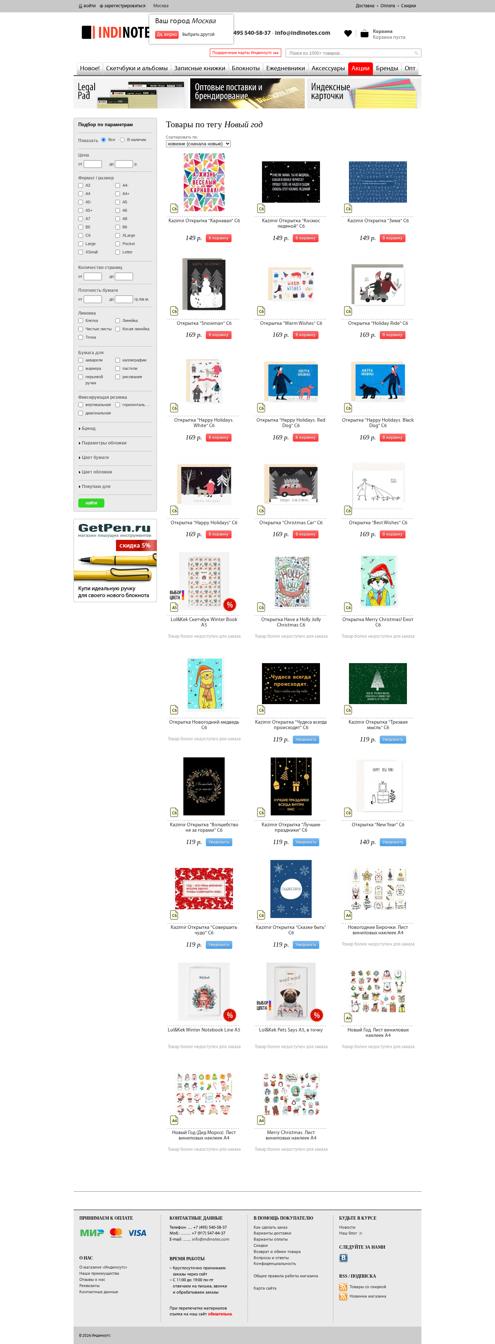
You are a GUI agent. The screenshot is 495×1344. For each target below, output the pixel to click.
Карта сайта (265, 1288)
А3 (88, 185)
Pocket (128, 243)
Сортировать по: (182, 137)
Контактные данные (98, 1292)
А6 (124, 210)
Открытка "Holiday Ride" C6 (378, 323)
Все (111, 139)
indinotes (130, 32)
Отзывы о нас (92, 1279)
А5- (89, 202)
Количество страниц (100, 267)
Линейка (130, 320)
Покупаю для (96, 486)
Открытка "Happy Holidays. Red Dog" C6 (291, 423)
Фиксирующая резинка (102, 397)
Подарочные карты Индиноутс (242, 52)
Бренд (89, 428)
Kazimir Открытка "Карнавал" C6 (204, 221)
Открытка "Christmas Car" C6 (291, 523)
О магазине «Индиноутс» (103, 1267)
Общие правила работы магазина (286, 1276)
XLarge (128, 235)
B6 (124, 227)
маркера (93, 368)
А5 (124, 202)
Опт (410, 68)
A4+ (125, 193)
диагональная (98, 413)
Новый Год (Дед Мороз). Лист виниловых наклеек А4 (204, 1135)
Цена (83, 155)
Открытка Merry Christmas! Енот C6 (377, 622)
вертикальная (98, 404)
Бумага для (91, 352)
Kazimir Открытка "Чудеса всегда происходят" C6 (291, 725)
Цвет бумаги (95, 457)
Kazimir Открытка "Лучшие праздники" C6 (291, 827)
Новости (347, 1227)
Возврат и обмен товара (277, 1251)
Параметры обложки (104, 443)
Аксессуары (328, 68)
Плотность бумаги (98, 290)
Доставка (365, 6)
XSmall (91, 252)
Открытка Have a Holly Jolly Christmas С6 (291, 622)
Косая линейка (135, 329)
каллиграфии (134, 360)
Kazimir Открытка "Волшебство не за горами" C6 (204, 827)
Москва (161, 6)
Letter (127, 252)
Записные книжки (199, 68)
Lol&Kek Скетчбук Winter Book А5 (204, 622)
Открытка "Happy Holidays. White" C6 (204, 423)
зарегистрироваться (124, 6)
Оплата (387, 6)
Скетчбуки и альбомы (137, 68)
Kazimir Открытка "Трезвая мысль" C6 (378, 725)
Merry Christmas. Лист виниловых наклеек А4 (291, 1135)
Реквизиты (89, 1285)
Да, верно (167, 34)
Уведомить (306, 739)
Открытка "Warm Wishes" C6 (291, 323)
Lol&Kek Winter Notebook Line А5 (204, 1030)
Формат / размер (96, 178)
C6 (88, 235)
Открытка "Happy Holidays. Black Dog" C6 (378, 423)
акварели (94, 360)
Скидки (408, 6)
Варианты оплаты (271, 1239)
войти (90, 6)
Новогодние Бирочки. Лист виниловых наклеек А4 (378, 930)
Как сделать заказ (270, 1227)
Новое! (90, 68)
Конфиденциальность (275, 1263)
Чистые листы (99, 329)
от (80, 164)
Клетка (92, 320)
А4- (125, 185)
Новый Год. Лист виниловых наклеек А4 (378, 1032)
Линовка (87, 313)
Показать (88, 140)
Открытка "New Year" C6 (378, 825)
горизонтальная (136, 404)
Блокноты (246, 68)
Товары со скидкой (368, 1287)
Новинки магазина (368, 1296)
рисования (132, 377)
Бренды (387, 68)
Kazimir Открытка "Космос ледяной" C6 (291, 223)
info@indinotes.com (302, 33)
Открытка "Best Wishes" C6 (378, 523)
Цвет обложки (97, 472)
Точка (91, 337)
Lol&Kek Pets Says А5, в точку (291, 1030)
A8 (124, 218)
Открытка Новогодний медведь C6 (204, 725)
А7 (88, 218)
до (111, 164)
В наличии (136, 139)
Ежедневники (285, 68)
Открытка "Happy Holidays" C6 (204, 523)
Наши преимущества (99, 1273)
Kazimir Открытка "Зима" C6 (378, 221)
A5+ (89, 210)
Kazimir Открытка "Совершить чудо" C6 (204, 930)
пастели (129, 368)
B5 (88, 227)
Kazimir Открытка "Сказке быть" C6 (291, 930)
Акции (361, 68)
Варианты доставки (272, 1233)
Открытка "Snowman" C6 (204, 323)
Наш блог (348, 1233)
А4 (88, 193)
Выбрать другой (198, 34)
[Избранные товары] (348, 33)
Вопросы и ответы (271, 1258)
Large (91, 243)
